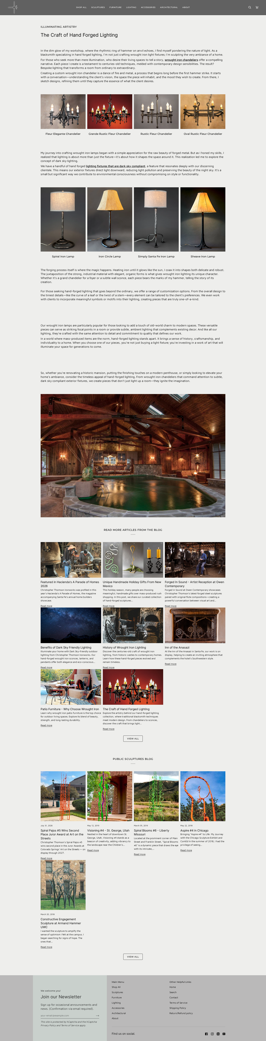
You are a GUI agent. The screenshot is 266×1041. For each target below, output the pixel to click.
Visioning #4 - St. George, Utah (108, 830)
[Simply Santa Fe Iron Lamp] (156, 219)
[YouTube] (224, 1034)
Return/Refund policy (181, 1013)
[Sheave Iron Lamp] (202, 219)
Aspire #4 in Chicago (194, 830)
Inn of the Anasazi (177, 647)
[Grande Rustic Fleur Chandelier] (109, 111)
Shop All (116, 987)
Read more (46, 605)
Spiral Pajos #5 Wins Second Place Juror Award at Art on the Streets (62, 834)
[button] (98, 7)
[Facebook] (206, 1034)
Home (172, 987)
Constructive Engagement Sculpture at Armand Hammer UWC (61, 923)
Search (173, 992)
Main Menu (118, 982)
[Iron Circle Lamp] (109, 219)
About (115, 1018)
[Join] (95, 1015)
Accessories (118, 1007)
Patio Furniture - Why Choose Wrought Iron (70, 709)
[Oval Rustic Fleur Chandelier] (202, 111)
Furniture (117, 997)
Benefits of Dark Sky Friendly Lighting (66, 647)
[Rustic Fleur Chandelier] (156, 111)
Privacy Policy (48, 1025)
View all (133, 738)
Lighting (116, 1002)
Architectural (119, 1013)
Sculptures (117, 992)
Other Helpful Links (180, 982)
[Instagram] (212, 1034)
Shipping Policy (177, 1007)
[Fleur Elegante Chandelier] (63, 111)
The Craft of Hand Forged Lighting (126, 709)
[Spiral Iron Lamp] (63, 219)
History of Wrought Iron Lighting (124, 647)
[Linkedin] (218, 1034)
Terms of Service (70, 1025)
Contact (173, 997)
